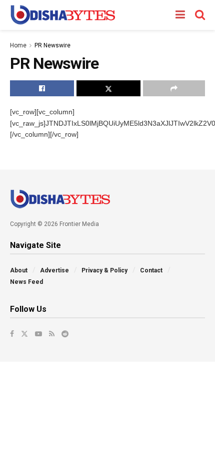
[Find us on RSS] (51, 333)
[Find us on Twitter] (24, 333)
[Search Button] (200, 15)
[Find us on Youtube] (38, 333)
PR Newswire (52, 45)
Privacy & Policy (105, 270)
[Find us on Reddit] (65, 333)
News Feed (26, 281)
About (19, 270)
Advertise (54, 270)
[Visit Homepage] (63, 15)
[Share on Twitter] (108, 88)
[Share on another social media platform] (174, 88)
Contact (151, 270)
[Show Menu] (180, 15)
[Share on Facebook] (42, 88)
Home (18, 45)
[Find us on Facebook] (12, 333)
